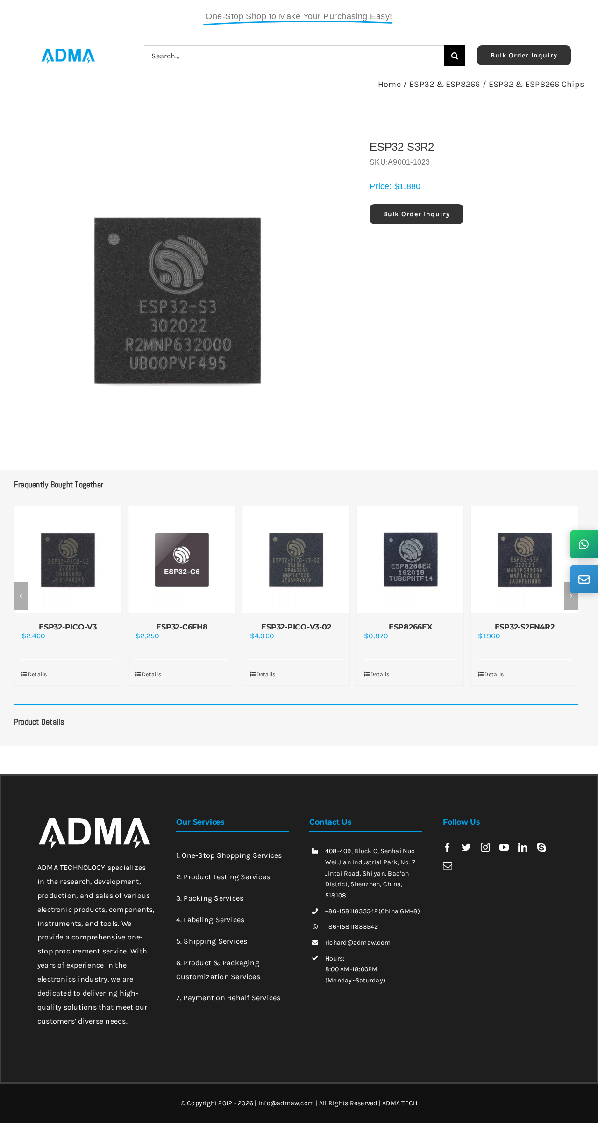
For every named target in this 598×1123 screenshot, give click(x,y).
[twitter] (466, 847)
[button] (21, 596)
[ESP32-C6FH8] (181, 559)
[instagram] (485, 847)
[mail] (447, 866)
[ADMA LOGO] (67, 51)
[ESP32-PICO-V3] (67, 559)
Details (37, 674)
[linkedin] (522, 847)
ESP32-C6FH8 (181, 626)
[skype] (541, 847)
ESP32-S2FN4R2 (525, 626)
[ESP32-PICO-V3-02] (296, 559)
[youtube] (504, 847)
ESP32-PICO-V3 (68, 626)
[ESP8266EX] (410, 559)
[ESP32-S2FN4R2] (524, 559)
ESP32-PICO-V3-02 (296, 626)
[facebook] (447, 847)
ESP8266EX (410, 626)
